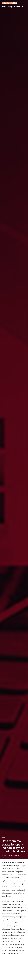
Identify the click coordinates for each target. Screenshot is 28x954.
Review (17, 6)
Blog (10, 6)
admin (5, 855)
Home (4, 6)
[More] (23, 7)
